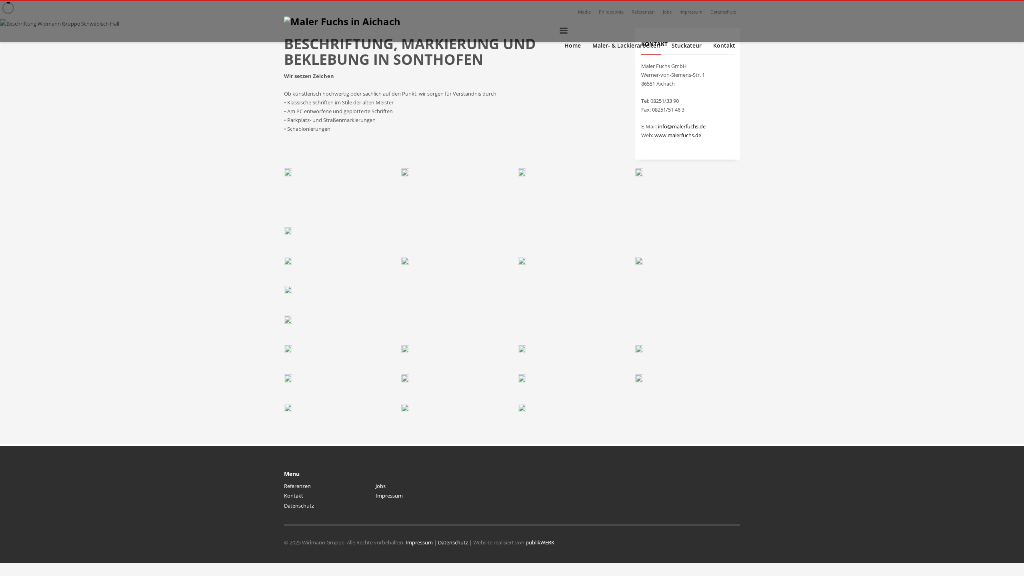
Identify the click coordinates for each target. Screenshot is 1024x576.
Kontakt (293, 495)
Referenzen (643, 12)
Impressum (691, 12)
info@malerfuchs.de (682, 126)
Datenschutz (723, 12)
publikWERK (540, 542)
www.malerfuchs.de (677, 135)
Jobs (667, 12)
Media (584, 12)
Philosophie (611, 12)
